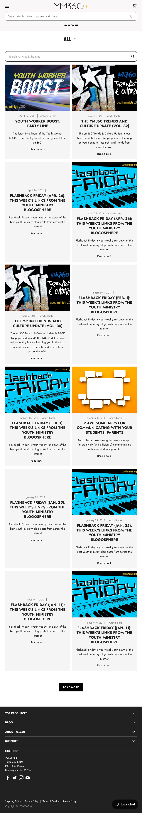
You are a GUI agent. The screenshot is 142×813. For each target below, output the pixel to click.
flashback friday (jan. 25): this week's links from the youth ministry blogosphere (104, 532)
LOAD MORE (71, 687)
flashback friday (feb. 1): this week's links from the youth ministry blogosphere (37, 430)
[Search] (132, 16)
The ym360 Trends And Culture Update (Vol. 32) (104, 124)
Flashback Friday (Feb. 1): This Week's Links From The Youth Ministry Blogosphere (104, 305)
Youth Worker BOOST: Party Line (37, 124)
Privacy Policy (31, 801)
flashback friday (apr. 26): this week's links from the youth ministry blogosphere (104, 225)
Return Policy (69, 801)
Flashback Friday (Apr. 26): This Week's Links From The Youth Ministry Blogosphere (37, 202)
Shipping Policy (13, 801)
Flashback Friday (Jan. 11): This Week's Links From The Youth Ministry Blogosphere (37, 612)
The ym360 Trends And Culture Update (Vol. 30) (37, 323)
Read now (37, 149)
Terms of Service (51, 801)
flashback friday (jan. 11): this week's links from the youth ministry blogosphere (104, 635)
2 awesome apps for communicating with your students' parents (104, 427)
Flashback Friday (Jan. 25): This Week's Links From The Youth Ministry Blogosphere (37, 509)
